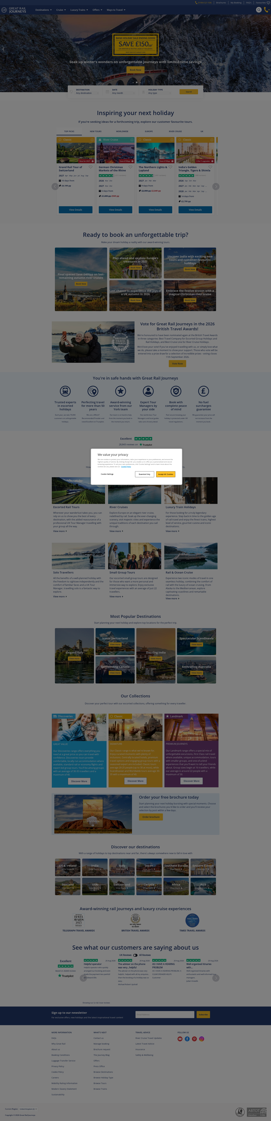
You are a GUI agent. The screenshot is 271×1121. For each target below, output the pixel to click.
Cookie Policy (126, 467)
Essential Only (144, 474)
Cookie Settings (107, 474)
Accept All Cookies (165, 474)
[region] (136, 466)
